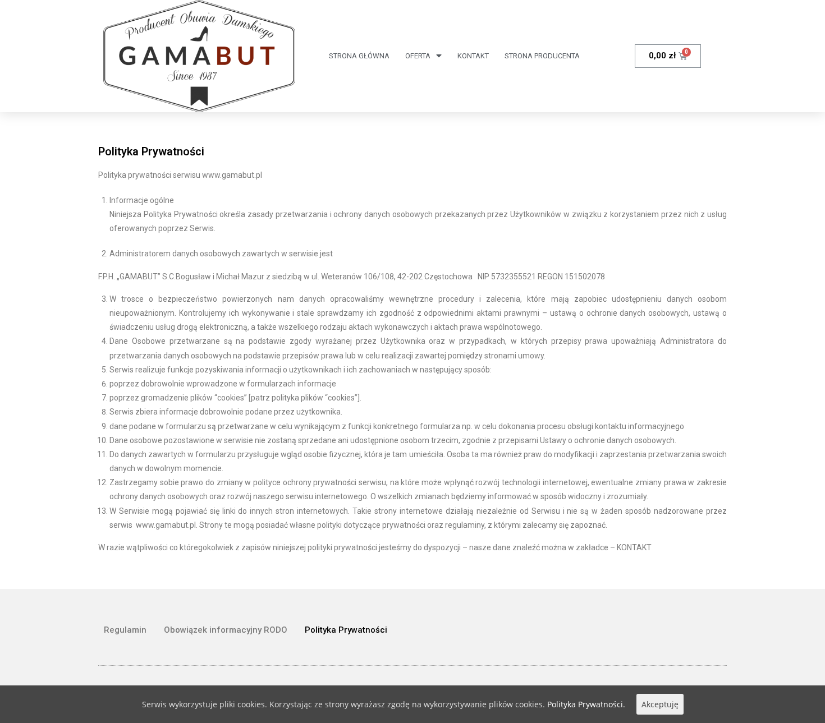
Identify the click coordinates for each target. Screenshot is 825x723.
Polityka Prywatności (346, 630)
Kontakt (473, 56)
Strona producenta (542, 56)
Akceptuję (660, 704)
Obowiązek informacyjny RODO (225, 630)
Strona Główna (359, 56)
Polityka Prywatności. (586, 704)
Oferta (417, 56)
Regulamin (125, 630)
